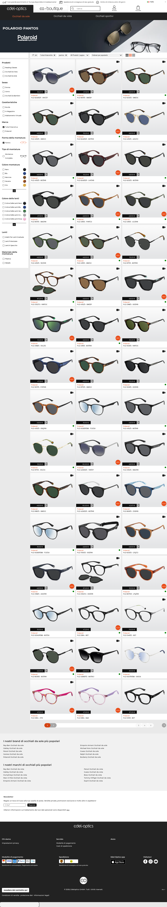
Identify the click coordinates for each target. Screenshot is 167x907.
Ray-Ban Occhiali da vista (13, 769)
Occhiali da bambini (12, 96)
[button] (16, 8)
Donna (7, 87)
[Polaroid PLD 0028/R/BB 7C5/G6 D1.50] (98, 406)
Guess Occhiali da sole (89, 751)
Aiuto (113, 839)
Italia (152, 2)
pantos (7, 143)
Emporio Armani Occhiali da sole (93, 745)
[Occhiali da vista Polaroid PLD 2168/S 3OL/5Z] (52, 323)
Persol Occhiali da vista (93, 769)
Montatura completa (9, 156)
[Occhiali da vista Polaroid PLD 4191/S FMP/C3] (98, 199)
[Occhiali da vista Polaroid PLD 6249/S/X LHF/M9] (98, 158)
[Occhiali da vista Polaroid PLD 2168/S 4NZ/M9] (52, 571)
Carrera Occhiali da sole (13, 754)
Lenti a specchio (11, 245)
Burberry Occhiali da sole (90, 757)
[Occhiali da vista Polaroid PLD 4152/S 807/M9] (144, 406)
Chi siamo (6, 839)
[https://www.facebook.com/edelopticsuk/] (145, 861)
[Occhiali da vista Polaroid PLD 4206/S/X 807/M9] (98, 488)
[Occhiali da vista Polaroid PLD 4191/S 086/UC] (98, 240)
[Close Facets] (14, 55)
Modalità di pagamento (66, 843)
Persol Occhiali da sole (12, 751)
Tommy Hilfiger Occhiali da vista (97, 778)
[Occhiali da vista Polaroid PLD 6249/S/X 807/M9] (98, 116)
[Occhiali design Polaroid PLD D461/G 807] (144, 612)
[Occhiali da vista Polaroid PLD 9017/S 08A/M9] (52, 199)
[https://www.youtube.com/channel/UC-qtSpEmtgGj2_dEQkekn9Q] (156, 861)
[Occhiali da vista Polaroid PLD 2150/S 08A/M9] (144, 447)
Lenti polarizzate (11, 241)
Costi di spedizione (64, 846)
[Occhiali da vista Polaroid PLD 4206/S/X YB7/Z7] (98, 447)
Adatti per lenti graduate (14, 237)
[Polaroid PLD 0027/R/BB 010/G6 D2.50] (144, 654)
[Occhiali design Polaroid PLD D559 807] (144, 695)
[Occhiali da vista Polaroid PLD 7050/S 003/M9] (98, 530)
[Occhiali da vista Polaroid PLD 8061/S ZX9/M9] (144, 488)
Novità (7, 107)
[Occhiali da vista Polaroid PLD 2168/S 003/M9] (144, 282)
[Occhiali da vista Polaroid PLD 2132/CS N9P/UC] (52, 282)
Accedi (114, 10)
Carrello (138, 10)
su (163, 889)
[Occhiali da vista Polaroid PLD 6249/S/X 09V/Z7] (52, 75)
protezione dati (26, 895)
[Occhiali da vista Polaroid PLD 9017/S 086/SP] (98, 75)
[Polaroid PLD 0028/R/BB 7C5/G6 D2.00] (52, 530)
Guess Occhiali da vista (93, 772)
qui (68, 810)
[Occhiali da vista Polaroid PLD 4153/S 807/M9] (52, 158)
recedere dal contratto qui (15, 890)
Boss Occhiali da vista (93, 775)
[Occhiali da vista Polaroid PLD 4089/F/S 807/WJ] (98, 654)
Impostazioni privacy (10, 843)
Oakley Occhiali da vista (13, 772)
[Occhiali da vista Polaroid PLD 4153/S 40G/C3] (144, 116)
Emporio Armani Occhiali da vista (17, 781)
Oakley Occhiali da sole (12, 748)
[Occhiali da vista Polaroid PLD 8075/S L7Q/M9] (144, 571)
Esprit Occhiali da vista (93, 781)
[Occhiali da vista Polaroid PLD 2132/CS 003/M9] (98, 571)
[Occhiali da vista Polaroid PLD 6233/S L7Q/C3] (144, 530)
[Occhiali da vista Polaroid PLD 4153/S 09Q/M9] (52, 406)
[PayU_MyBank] (33, 861)
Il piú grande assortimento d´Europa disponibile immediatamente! (31, 2)
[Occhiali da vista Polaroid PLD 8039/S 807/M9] (52, 654)
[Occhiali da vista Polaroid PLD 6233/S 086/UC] (144, 75)
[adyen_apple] (28, 861)
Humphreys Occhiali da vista (15, 775)
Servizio (59, 839)
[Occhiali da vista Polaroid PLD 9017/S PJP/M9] (52, 364)
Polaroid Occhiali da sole (13, 757)
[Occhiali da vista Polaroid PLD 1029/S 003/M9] (144, 364)
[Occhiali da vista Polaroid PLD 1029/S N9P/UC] (144, 323)
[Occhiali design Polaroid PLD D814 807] (98, 612)
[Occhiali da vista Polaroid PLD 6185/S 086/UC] (52, 488)
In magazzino (10, 111)
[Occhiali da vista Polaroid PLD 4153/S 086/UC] (52, 116)
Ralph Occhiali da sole (89, 754)
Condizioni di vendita (10, 895)
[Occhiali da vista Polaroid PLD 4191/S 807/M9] (98, 323)
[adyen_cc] (4, 861)
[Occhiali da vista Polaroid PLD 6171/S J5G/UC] (52, 447)
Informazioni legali (41, 895)
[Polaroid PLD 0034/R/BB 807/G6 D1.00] (52, 612)
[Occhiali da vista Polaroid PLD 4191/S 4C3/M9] (144, 199)
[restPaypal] (21, 861)
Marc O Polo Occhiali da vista (15, 778)
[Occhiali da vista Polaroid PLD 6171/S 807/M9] (144, 240)
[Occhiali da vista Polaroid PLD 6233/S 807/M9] (144, 158)
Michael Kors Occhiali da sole (92, 748)
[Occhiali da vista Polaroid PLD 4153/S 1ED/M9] (52, 240)
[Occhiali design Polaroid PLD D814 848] (98, 695)
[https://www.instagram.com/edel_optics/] (151, 861)
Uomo (7, 91)
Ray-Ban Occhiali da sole (13, 745)
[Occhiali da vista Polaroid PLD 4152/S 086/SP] (98, 282)
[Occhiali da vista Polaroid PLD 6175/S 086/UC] (98, 364)
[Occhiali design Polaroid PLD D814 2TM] (52, 695)
